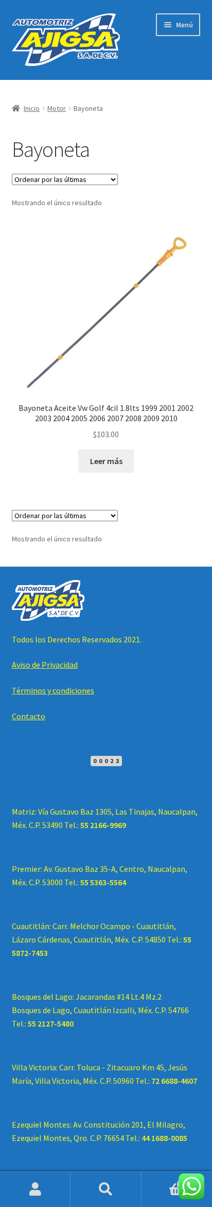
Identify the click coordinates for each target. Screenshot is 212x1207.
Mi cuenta (35, 1189)
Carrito (163, 1180)
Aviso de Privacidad (45, 664)
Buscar (105, 1189)
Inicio (32, 108)
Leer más (106, 461)
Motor (56, 108)
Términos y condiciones (53, 690)
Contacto (28, 716)
